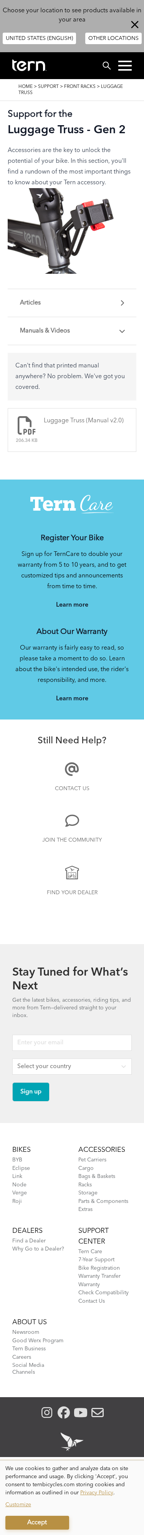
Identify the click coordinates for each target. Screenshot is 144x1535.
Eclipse (21, 1168)
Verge (19, 1193)
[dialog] (72, 1498)
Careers (21, 1357)
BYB (17, 1160)
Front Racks (80, 86)
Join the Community (72, 840)
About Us (29, 1322)
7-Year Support (96, 1259)
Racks (85, 1185)
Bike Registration (99, 1268)
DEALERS (27, 1230)
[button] (125, 66)
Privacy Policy (96, 1492)
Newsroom (25, 1332)
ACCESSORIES (101, 1149)
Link (17, 1176)
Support (48, 86)
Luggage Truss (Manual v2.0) (84, 421)
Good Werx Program (37, 1340)
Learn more (72, 605)
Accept (37, 1523)
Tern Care (90, 1251)
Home (25, 86)
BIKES (21, 1149)
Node (19, 1185)
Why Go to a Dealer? (38, 1249)
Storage (88, 1193)
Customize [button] (18, 1504)
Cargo (86, 1168)
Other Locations (113, 38)
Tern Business (29, 1348)
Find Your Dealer (72, 892)
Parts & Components (103, 1201)
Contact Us (72, 788)
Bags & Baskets (96, 1176)
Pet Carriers (92, 1160)
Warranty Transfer (99, 1276)
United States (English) (39, 38)
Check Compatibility (103, 1292)
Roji (17, 1201)
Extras (85, 1209)
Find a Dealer (29, 1241)
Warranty (89, 1284)
